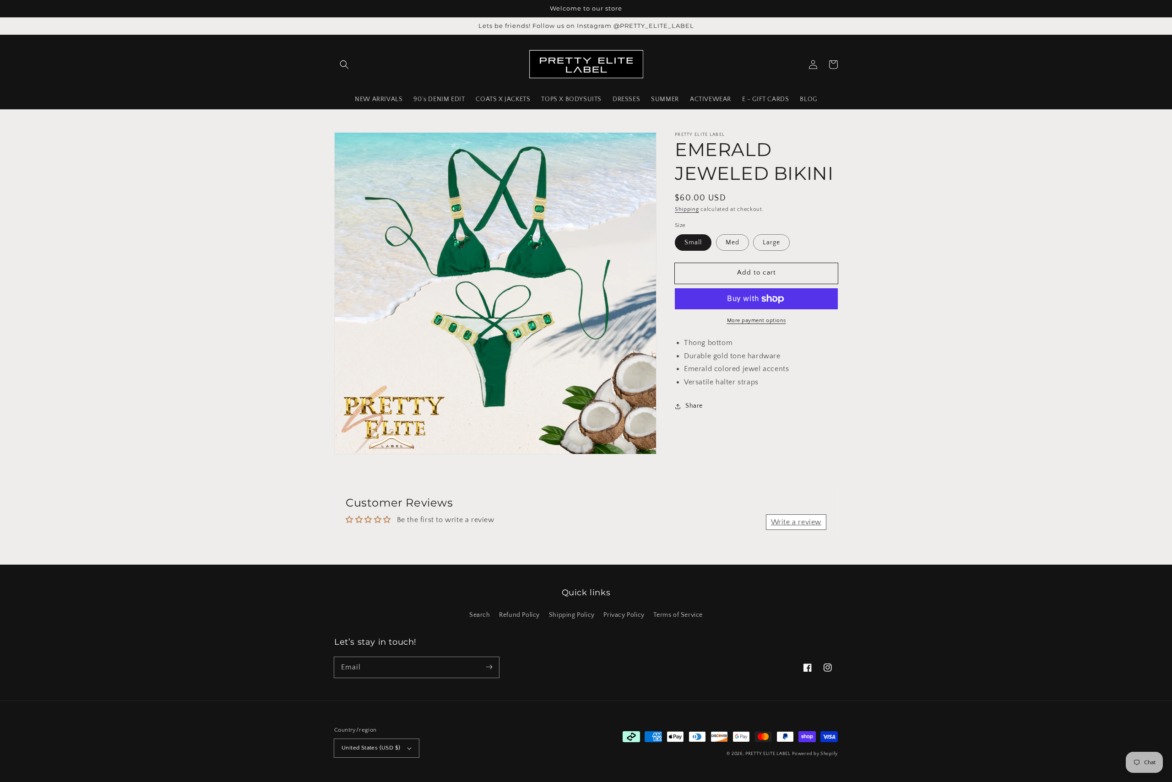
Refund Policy (519, 615)
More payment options (756, 321)
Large (771, 242)
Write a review (796, 522)
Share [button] (694, 406)
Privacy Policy (623, 615)
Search (479, 615)
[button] (344, 64)
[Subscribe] (489, 667)
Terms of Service (678, 615)
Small (693, 242)
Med (732, 242)
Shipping (687, 209)
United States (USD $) (371, 747)
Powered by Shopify (815, 753)
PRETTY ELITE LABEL (768, 753)
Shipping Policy (572, 615)
